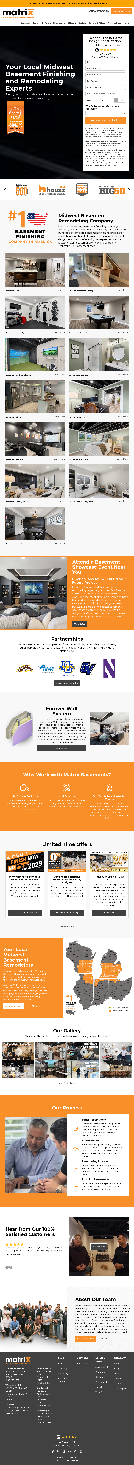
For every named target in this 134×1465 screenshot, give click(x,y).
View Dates (79, 624)
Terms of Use (98, 145)
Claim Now (109, 912)
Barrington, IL (102, 1372)
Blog (116, 1368)
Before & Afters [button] (97, 23)
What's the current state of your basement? (102, 107)
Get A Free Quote (121, 11)
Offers (117, 1373)
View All (99, 1392)
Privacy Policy (111, 145)
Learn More (61, 748)
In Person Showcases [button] (53, 23)
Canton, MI (100, 1377)
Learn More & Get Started (25, 912)
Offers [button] (70, 23)
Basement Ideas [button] (29, 23)
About (117, 1363)
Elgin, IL (99, 1387)
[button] (5, 189)
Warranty (62, 1368)
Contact (62, 1363)
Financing (63, 1373)
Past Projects (120, 1388)
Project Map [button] (114, 23)
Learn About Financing (67, 912)
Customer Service (63, 1380)
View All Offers (67, 926)
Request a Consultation (105, 120)
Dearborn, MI (102, 1382)
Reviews (118, 1378)
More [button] (126, 23)
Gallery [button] (82, 23)
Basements (82, 1363)
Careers (118, 1383)
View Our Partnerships (67, 683)
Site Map (73, 1457)
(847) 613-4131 (16, 1374)
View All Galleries (67, 1083)
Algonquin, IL (101, 1367)
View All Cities (33, 1006)
